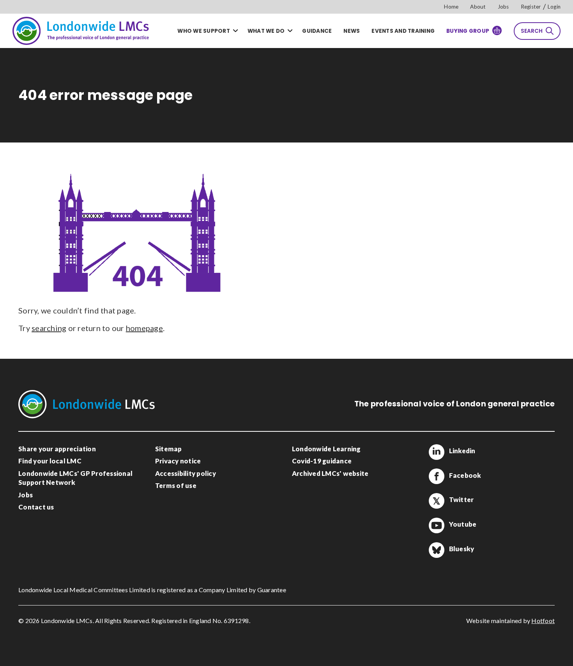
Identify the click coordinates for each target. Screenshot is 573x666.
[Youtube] (436, 525)
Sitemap (168, 449)
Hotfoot (543, 620)
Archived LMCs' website (330, 473)
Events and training (403, 31)
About (478, 7)
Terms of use (175, 485)
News (351, 31)
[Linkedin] (436, 452)
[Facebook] (436, 476)
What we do (266, 31)
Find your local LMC (49, 461)
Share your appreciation (57, 449)
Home (451, 7)
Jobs (503, 7)
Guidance (317, 31)
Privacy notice (178, 461)
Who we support (203, 31)
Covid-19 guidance (322, 461)
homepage (144, 328)
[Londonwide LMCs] (80, 31)
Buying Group (467, 31)
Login (554, 7)
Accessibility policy (185, 473)
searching (49, 328)
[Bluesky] (436, 550)
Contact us (36, 507)
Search (532, 31)
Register (531, 7)
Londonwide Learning (326, 449)
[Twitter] (436, 501)
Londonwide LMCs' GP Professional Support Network (75, 478)
